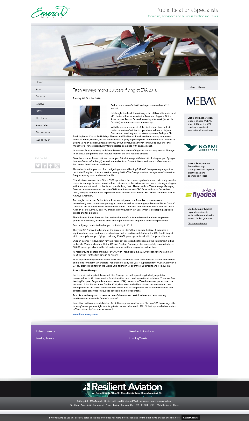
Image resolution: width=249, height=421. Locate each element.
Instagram (57, 165)
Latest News (196, 87)
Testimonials (43, 132)
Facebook (51, 165)
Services (40, 96)
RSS (137, 404)
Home (39, 82)
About (39, 89)
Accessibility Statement (92, 404)
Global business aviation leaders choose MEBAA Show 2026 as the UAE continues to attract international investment (200, 124)
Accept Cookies (190, 417)
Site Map (74, 404)
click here (175, 417)
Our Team (41, 118)
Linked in (44, 165)
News (39, 111)
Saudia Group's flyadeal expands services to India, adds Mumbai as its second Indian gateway (201, 213)
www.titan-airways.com (85, 313)
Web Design (163, 404)
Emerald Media (50, 12)
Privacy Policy (112, 404)
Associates (42, 125)
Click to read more (197, 223)
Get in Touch (43, 139)
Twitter (38, 165)
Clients (40, 103)
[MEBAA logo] (201, 112)
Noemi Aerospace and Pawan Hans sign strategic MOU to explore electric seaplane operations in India (201, 169)
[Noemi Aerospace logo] (201, 158)
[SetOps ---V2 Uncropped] (124, 75)
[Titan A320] (90, 117)
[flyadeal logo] (201, 203)
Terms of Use (127, 404)
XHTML (144, 404)
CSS (152, 404)
